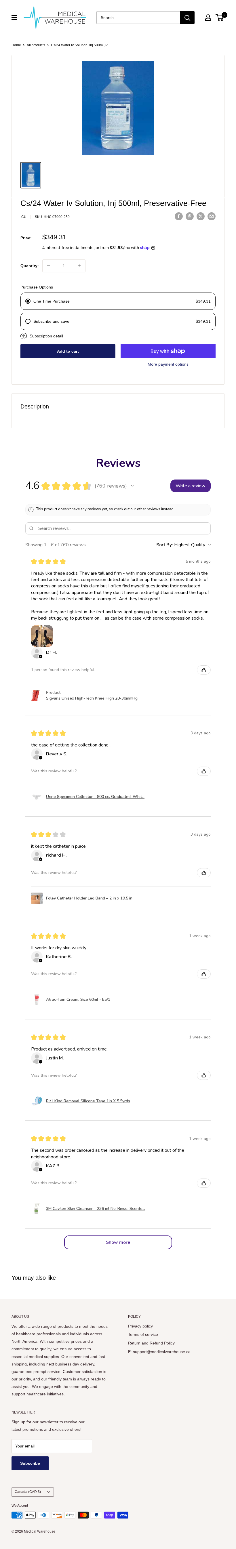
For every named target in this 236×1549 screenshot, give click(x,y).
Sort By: (164, 545)
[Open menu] (14, 17)
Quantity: (29, 265)
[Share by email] (212, 216)
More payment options (168, 364)
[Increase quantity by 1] (79, 266)
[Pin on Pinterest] (190, 216)
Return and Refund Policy (151, 1343)
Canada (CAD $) (28, 1492)
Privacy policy (140, 1326)
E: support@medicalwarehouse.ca (159, 1351)
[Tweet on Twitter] (201, 216)
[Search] (187, 17)
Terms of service (143, 1334)
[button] (132, 485)
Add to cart (68, 351)
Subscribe (30, 1463)
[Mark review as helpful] (204, 670)
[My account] (208, 17)
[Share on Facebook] (179, 216)
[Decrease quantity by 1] (49, 266)
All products (36, 45)
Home (16, 45)
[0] (219, 17)
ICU (23, 217)
